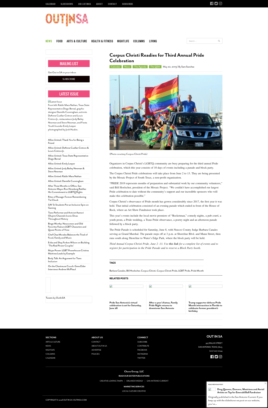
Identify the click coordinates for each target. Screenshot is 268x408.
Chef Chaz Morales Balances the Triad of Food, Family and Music (68, 236)
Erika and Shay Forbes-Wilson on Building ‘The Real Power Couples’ (68, 244)
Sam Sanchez (187, 66)
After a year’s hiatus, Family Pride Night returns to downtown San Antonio (163, 305)
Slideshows (67, 3)
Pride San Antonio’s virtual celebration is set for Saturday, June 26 (125, 305)
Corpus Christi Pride (167, 270)
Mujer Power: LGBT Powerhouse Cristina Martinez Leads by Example (68, 252)
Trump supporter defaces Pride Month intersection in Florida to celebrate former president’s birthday (205, 307)
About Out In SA (99, 346)
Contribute (143, 346)
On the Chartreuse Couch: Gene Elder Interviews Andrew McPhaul (67, 268)
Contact (112, 3)
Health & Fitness (102, 41)
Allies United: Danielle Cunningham (65, 181)
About (99, 3)
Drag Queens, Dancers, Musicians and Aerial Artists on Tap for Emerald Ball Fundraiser (240, 391)
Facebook (142, 350)
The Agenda (140, 66)
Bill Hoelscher (133, 270)
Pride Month (197, 270)
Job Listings (84, 3)
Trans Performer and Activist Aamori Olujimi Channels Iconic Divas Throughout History (66, 215)
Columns (139, 41)
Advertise (96, 350)
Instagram (142, 354)
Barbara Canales (117, 270)
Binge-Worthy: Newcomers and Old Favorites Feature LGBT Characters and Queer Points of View (67, 226)
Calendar (51, 3)
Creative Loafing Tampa (111, 381)
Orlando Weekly (134, 381)
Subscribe (127, 3)
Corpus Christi (148, 270)
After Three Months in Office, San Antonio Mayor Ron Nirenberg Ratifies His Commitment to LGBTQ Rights (67, 189)
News (49, 41)
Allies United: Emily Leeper (61, 163)
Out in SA (67, 20)
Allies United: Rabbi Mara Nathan (64, 176)
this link (174, 244)
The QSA (155, 66)
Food (59, 41)
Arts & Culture (77, 41)
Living (153, 41)
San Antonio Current (157, 381)
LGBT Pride (184, 270)
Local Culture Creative (134, 391)
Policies (96, 354)
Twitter (141, 358)
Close (265, 383)
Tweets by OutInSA (55, 297)
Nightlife (123, 41)
